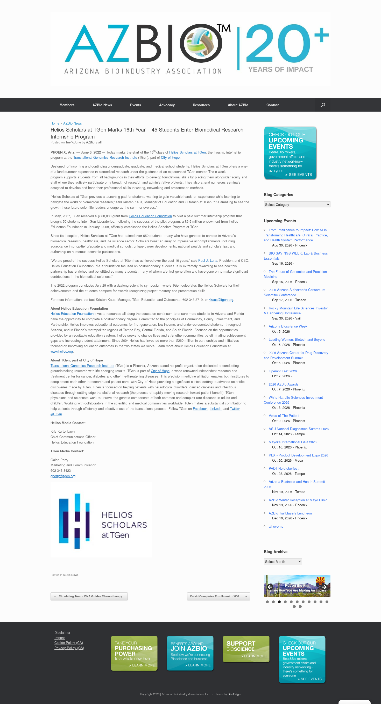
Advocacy (167, 104)
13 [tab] (300, 606)
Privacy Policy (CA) (69, 647)
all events (276, 526)
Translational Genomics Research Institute (105, 157)
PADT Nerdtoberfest (284, 468)
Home (55, 123)
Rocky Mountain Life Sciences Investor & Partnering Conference (296, 311)
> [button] (324, 587)
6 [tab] (297, 601)
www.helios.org (62, 351)
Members (67, 104)
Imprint (59, 637)
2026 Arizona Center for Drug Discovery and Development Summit (296, 355)
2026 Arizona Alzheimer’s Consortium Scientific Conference (294, 292)
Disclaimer (62, 632)
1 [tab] (267, 601)
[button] (322, 105)
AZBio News (102, 104)
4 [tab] (285, 601)
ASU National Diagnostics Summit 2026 (299, 428)
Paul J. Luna (207, 260)
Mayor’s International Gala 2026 (292, 441)
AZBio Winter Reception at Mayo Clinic (298, 499)
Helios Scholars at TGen (187, 152)
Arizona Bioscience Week (288, 326)
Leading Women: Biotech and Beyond (297, 339)
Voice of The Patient (284, 415)
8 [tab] (309, 601)
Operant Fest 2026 (283, 370)
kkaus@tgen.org (221, 299)
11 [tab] (327, 601)
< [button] (270, 587)
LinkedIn (216, 408)
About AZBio (238, 104)
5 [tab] (291, 601)
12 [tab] (294, 606)
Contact (272, 104)
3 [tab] (279, 601)
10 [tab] (321, 601)
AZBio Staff (94, 142)
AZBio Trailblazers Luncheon (290, 513)
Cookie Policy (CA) (68, 642)
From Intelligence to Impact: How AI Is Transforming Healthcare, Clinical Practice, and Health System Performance (296, 234)
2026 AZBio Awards (284, 384)
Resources (201, 104)
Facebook (200, 408)
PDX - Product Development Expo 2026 (298, 455)
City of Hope (170, 157)
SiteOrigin (234, 694)
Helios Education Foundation (150, 215)
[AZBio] (190, 49)
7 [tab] (303, 601)
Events (135, 104)
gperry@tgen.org (63, 475)
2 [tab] (273, 601)
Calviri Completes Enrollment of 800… (218, 596)
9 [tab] (315, 601)
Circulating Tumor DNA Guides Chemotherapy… (89, 596)
